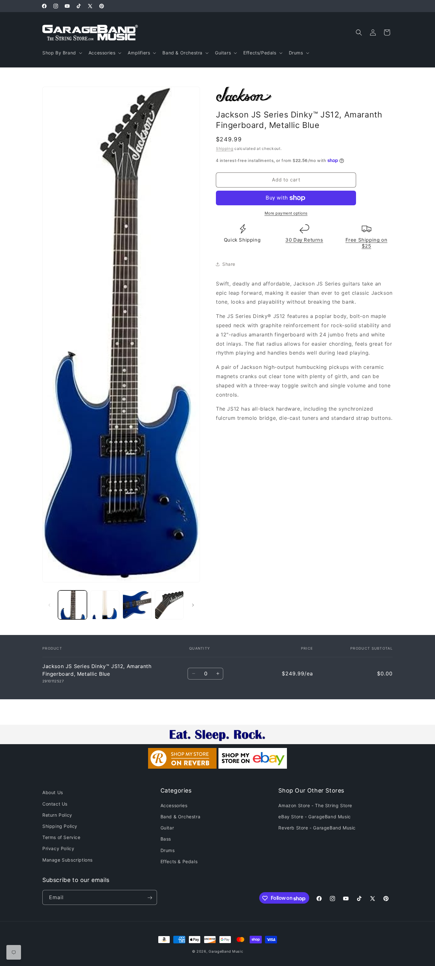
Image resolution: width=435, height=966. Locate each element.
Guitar (167, 827)
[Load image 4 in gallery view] (169, 604)
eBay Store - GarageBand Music (314, 816)
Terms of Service (61, 837)
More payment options (286, 213)
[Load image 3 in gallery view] (137, 604)
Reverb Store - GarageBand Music (317, 827)
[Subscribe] (150, 897)
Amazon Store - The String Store (315, 805)
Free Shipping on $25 (367, 243)
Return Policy (57, 814)
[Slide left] (49, 605)
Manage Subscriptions (67, 859)
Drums (167, 850)
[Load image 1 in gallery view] (72, 604)
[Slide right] (193, 605)
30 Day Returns (304, 240)
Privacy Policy (58, 848)
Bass (165, 839)
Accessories (174, 805)
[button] (62, 53)
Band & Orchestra (180, 816)
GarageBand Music (226, 951)
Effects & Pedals (179, 861)
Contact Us (55, 803)
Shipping (224, 148)
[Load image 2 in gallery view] (104, 604)
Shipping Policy (59, 826)
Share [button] (228, 264)
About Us (52, 792)
